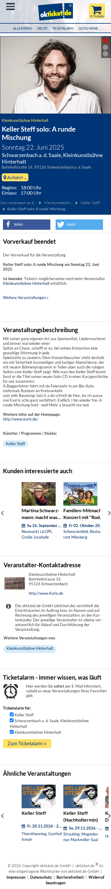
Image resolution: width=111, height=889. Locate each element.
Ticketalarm (62, 28)
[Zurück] (2, 513)
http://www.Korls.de (46, 593)
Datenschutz (41, 877)
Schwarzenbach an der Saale (23, 202)
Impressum (16, 877)
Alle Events (23, 28)
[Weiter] (109, 513)
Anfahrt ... (16, 177)
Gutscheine (88, 28)
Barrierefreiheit (70, 877)
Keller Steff (90, 202)
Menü (10, 6)
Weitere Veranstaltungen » (26, 297)
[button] (26, 224)
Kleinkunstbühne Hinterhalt (25, 120)
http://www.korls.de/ (20, 419)
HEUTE (42, 28)
